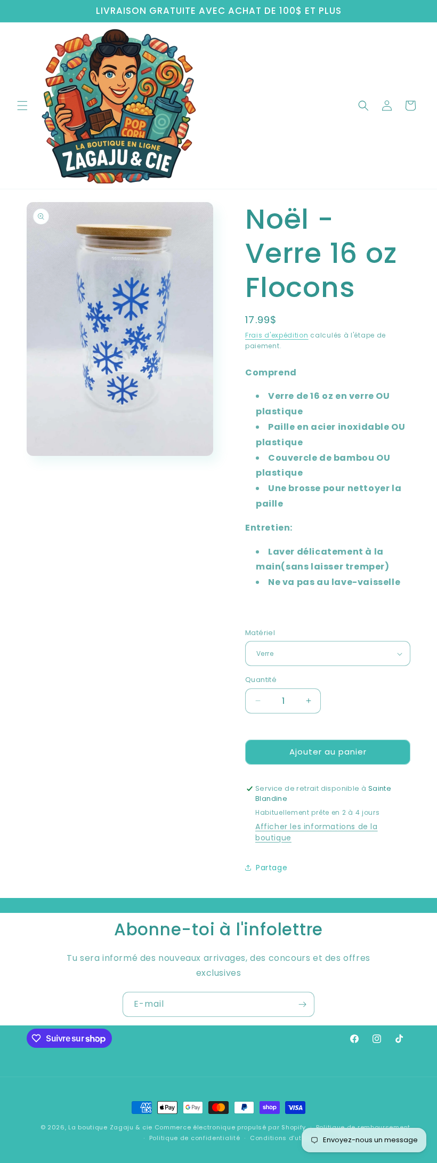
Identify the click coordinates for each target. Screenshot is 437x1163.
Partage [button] (271, 867)
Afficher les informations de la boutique (316, 832)
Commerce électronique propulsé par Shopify (230, 1127)
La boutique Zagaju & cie (110, 1127)
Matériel (260, 633)
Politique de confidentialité (194, 1138)
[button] (22, 105)
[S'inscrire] (302, 1004)
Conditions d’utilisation (289, 1138)
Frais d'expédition (277, 335)
